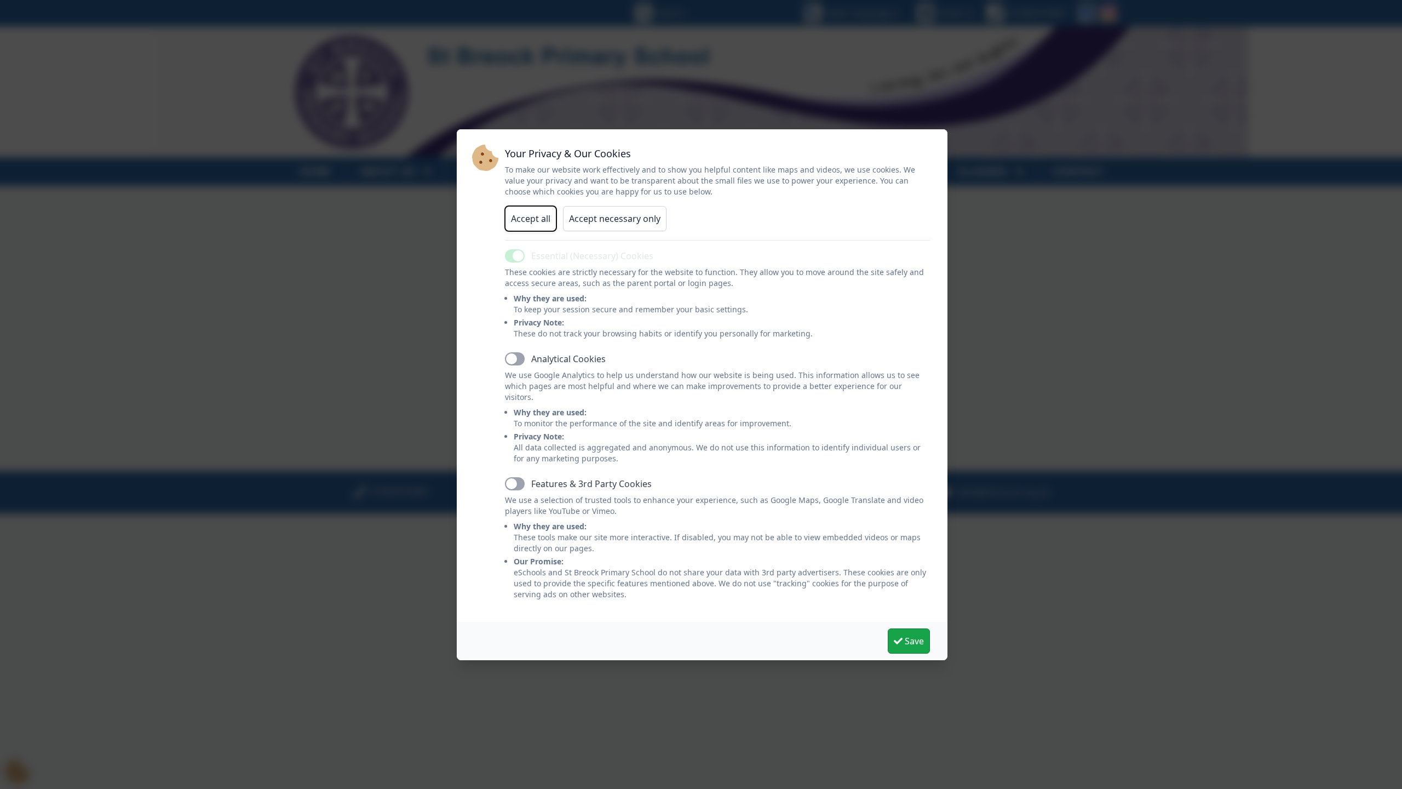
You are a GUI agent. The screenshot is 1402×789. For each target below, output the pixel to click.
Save (913, 641)
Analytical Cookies (568, 359)
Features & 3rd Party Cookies (591, 484)
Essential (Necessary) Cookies (592, 256)
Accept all (530, 219)
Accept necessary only (614, 219)
